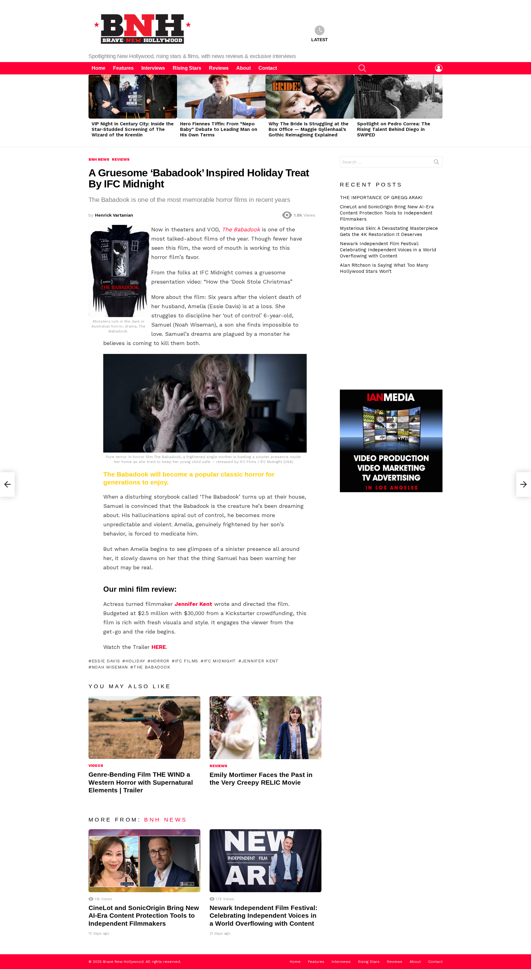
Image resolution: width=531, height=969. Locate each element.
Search (436, 163)
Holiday (135, 660)
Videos (95, 765)
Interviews (153, 68)
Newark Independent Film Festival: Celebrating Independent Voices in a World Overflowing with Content (263, 915)
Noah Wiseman (110, 667)
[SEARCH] (362, 68)
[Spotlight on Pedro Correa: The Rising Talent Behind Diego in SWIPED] (398, 96)
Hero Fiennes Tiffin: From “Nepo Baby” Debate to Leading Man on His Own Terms (218, 129)
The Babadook (151, 667)
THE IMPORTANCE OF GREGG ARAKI (381, 197)
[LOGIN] (438, 68)
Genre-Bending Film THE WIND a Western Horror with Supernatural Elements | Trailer (140, 782)
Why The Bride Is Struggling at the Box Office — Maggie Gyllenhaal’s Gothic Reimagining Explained (308, 129)
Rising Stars (187, 68)
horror (160, 660)
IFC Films (186, 660)
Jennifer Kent (260, 660)
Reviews (219, 68)
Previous (91, 110)
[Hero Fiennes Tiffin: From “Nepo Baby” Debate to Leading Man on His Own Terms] (221, 96)
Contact (267, 68)
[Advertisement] (393, 331)
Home (98, 68)
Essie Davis (106, 660)
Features (123, 68)
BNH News (165, 820)
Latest (319, 39)
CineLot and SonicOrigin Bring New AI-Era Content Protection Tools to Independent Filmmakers (143, 915)
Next (439, 110)
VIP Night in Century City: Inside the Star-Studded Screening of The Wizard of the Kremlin (133, 129)
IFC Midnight (220, 660)
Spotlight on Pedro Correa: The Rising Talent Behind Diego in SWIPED (393, 129)
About (243, 68)
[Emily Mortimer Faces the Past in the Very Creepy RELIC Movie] (265, 727)
